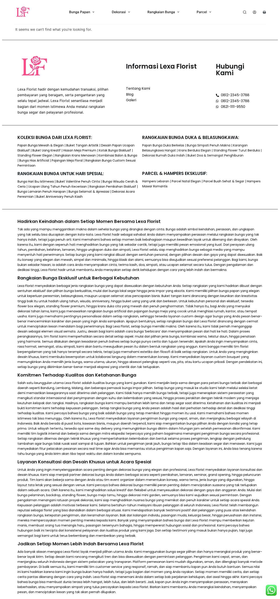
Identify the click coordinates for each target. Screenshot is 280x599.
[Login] (254, 12)
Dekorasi (119, 12)
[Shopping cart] (264, 12)
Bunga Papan (79, 12)
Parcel (202, 12)
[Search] (244, 12)
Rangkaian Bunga (161, 12)
